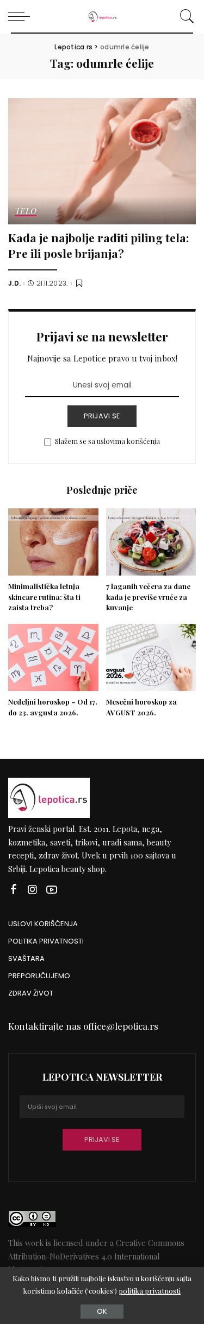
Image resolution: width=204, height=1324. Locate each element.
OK (102, 1311)
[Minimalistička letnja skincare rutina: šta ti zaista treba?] (53, 542)
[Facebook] (13, 889)
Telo (25, 211)
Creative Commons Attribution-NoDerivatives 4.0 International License (96, 1256)
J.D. (14, 283)
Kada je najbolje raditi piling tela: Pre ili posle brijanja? (98, 245)
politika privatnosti (150, 1290)
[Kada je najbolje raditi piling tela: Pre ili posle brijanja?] (102, 161)
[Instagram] (32, 889)
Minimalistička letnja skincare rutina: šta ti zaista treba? (44, 597)
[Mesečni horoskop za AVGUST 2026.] (151, 657)
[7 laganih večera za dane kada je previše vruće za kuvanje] (151, 542)
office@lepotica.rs (120, 1026)
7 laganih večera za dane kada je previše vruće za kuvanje (148, 597)
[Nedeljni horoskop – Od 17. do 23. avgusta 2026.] (53, 657)
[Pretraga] (185, 16)
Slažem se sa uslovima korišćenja (107, 440)
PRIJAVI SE (102, 416)
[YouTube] (51, 889)
